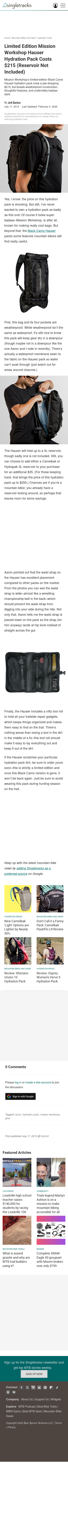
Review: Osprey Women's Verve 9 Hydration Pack (48, 977)
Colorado (8, 1191)
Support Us (42, 1399)
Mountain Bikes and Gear (24, 37)
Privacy (11, 1427)
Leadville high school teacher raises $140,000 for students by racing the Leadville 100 (17, 1204)
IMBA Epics (13, 1411)
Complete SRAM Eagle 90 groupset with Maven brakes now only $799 (50, 1259)
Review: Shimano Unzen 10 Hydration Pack (16, 977)
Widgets (56, 1399)
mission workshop (50, 1114)
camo (18, 1114)
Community (42, 1191)
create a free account (38, 1082)
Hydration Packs (13, 916)
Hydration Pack (44, 37)
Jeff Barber (14, 102)
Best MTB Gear (32, 1411)
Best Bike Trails (47, 1406)
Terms (58, 1423)
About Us (27, 1399)
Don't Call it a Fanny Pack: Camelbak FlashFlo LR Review (50, 925)
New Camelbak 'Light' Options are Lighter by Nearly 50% (16, 927)
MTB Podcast (26, 1406)
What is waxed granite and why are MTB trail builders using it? (16, 1259)
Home (7, 37)
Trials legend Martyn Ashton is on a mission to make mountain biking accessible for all (51, 1204)
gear (7, 1118)
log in (18, 1082)
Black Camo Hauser (42, 230)
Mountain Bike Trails (14, 1248)
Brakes (40, 1248)
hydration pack (30, 1114)
